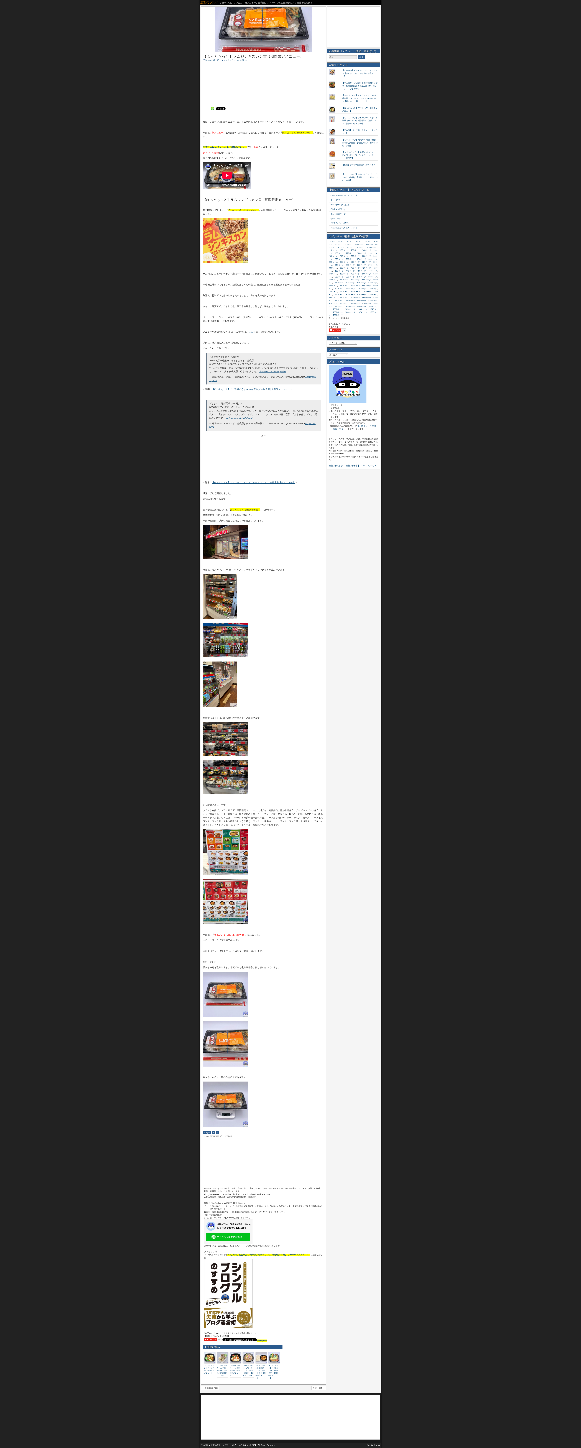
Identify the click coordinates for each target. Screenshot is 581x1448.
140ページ (366, 250)
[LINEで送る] (212, 108)
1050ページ (338, 312)
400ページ (355, 268)
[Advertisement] (263, 84)
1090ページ (338, 315)
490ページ (355, 274)
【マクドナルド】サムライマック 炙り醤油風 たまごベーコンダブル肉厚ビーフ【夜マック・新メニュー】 (359, 98)
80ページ (350, 247)
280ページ (372, 259)
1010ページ (338, 309)
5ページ (368, 241)
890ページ (350, 300)
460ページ (372, 271)
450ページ (361, 271)
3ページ (350, 241)
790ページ (339, 295)
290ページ (333, 262)
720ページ (361, 289)
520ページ (339, 277)
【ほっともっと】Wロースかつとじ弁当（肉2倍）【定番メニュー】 (248, 1370)
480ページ (344, 274)
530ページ (350, 277)
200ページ (333, 256)
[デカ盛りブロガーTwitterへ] (347, 402)
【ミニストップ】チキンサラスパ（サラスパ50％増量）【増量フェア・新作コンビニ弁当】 (360, 177)
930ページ (344, 303)
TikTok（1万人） (338, 209)
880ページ (339, 300)
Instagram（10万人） (340, 205)
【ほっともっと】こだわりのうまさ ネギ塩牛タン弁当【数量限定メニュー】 (251, 389)
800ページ (350, 295)
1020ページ (350, 309)
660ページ (344, 286)
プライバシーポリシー (341, 223)
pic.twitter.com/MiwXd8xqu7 (239, 418)
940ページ (355, 303)
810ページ (361, 295)
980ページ (350, 306)
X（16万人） (337, 200)
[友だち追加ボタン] (228, 1243)
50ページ (369, 244)
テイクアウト (229, 60)
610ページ (339, 283)
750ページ (344, 292)
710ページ (350, 289)
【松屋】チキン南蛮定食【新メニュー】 (359, 165)
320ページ (366, 262)
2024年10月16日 (212, 60)
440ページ (350, 271)
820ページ (372, 295)
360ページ (361, 265)
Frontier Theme (373, 1445)
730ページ (372, 289)
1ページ (332, 241)
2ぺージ (341, 241)
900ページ (361, 300)
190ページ (372, 253)
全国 (242, 60)
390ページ (344, 268)
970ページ (339, 306)
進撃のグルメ (209, 2)
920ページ (333, 303)
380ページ (333, 268)
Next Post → (318, 1388)
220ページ (355, 256)
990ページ (361, 306)
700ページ (339, 289)
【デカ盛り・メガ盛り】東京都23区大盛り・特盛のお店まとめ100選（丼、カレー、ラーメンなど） (360, 86)
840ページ (344, 297)
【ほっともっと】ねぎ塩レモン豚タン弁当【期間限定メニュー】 (222, 1370)
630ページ (361, 283)
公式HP (252, 331)
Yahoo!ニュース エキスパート (344, 228)
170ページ (350, 253)
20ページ (338, 244)
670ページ (355, 286)
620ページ (350, 283)
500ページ (366, 274)
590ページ (366, 280)
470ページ (333, 274)
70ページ (340, 247)
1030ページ (362, 309)
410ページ (366, 268)
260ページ (350, 259)
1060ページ (350, 312)
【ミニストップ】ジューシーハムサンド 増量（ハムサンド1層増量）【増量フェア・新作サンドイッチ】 (359, 121)
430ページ (339, 271)
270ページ (361, 259)
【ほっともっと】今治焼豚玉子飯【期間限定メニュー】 (235, 1370)
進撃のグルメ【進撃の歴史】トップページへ (353, 466)
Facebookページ (338, 214)
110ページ (333, 250)
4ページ (359, 241)
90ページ (360, 247)
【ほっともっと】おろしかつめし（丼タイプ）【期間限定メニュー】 (273, 1371)
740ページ (333, 292)
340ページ (339, 265)
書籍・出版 (336, 218)
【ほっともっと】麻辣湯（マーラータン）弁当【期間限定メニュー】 (261, 1371)
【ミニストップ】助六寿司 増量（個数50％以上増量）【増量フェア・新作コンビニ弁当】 (360, 143)
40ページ (359, 244)
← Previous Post (210, 1388)
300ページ (344, 262)
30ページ (349, 244)
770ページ (366, 292)
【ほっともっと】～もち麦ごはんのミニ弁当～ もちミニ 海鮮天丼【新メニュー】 (253, 482)
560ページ (333, 280)
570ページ (344, 280)
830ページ (333, 297)
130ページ (355, 250)
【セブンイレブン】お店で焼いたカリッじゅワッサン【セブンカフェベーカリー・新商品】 (359, 155)
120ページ (344, 250)
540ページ (361, 277)
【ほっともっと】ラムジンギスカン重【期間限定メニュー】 (253, 56)
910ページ (372, 300)
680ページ (366, 286)
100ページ (371, 247)
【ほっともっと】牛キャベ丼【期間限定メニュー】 (209, 1369)
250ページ (339, 259)
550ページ (372, 277)
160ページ (339, 253)
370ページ (372, 265)
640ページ (372, 283)
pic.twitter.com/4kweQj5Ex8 (272, 371)
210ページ (344, 256)
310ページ (355, 262)
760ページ (355, 292)
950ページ (366, 303)
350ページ (350, 265)
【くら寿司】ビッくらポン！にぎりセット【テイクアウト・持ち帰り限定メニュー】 (359, 73)
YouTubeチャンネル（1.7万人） (345, 195)
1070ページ (362, 312)
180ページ (361, 253)
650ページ (333, 286)
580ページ (355, 280)
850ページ (355, 297)
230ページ (366, 256)
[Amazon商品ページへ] (228, 1327)
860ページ (366, 297)
